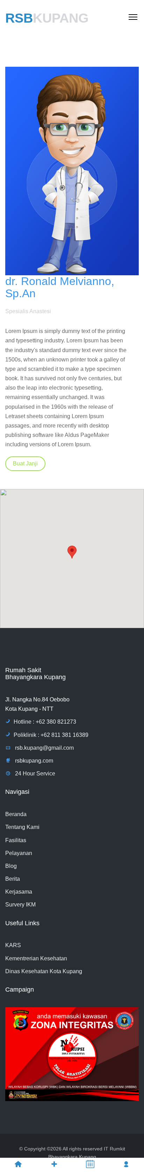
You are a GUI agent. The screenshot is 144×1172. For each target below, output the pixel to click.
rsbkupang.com (33, 761)
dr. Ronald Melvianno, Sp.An (59, 287)
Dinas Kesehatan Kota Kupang (43, 971)
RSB (47, 18)
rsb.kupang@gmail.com (44, 748)
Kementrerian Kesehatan (36, 958)
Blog (11, 866)
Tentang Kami (22, 827)
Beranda (16, 814)
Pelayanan (18, 853)
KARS (13, 945)
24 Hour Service (34, 773)
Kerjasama (18, 892)
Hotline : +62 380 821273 (45, 722)
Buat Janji (25, 463)
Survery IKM (20, 905)
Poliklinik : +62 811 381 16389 (51, 735)
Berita (12, 879)
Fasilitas (15, 840)
